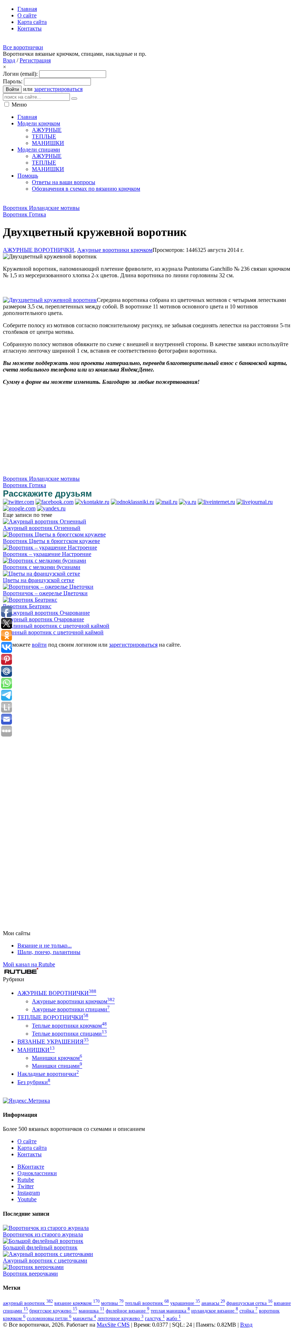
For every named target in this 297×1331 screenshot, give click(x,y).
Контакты (29, 1154)
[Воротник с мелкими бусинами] (44, 560)
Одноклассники (37, 1173)
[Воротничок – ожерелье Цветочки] (48, 587)
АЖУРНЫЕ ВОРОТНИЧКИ (38, 250)
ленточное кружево (120, 1318)
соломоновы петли (49, 1318)
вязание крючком (77, 1303)
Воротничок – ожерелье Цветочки (45, 593)
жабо (173, 1318)
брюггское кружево (53, 1311)
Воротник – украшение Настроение (47, 554)
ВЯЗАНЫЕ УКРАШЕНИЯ (53, 1041)
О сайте (27, 1141)
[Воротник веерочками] (33, 1267)
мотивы (112, 1303)
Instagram (28, 1193)
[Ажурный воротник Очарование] (46, 613)
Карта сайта (32, 1148)
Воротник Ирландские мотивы (41, 208)
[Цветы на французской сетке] (41, 574)
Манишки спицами (57, 1066)
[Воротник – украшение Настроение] (50, 547)
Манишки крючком (57, 1058)
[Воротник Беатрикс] (30, 600)
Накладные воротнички (48, 1074)
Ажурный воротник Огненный (41, 528)
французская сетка (249, 1303)
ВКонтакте (30, 1167)
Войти (12, 89)
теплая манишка (170, 1311)
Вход (9, 60)
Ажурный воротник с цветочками (45, 1260)
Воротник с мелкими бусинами (41, 567)
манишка (91, 1311)
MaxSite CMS (113, 1325)
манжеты (84, 1318)
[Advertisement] (135, 200)
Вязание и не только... (44, 945)
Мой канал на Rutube (29, 964)
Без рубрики (33, 1082)
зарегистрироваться (58, 89)
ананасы (213, 1303)
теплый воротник (147, 1303)
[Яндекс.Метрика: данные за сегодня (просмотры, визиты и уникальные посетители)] (26, 1101)
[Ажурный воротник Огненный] (44, 521)
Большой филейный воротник (40, 1247)
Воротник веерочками (30, 1273)
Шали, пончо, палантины (48, 952)
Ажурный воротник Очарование (43, 619)
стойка (248, 1311)
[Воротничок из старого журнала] (46, 1228)
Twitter (25, 1186)
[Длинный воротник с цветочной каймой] (56, 626)
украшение (185, 1303)
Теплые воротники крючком (69, 1026)
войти (39, 645)
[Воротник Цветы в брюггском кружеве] (54, 534)
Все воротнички (23, 47)
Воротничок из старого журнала (43, 1234)
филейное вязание (127, 1311)
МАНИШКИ (36, 1050)
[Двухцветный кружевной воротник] (50, 300)
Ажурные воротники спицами (71, 1009)
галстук (155, 1318)
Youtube (27, 1199)
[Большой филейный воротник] (43, 1241)
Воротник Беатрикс (27, 606)
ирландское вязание (214, 1311)
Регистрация (35, 60)
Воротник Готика (24, 214)
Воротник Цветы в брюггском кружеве (51, 541)
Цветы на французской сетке (38, 580)
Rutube (25, 1180)
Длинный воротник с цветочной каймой (53, 632)
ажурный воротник (28, 1303)
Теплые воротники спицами (69, 1034)
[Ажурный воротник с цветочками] (48, 1254)
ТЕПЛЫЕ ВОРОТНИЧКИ (52, 1017)
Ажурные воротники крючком (114, 250)
